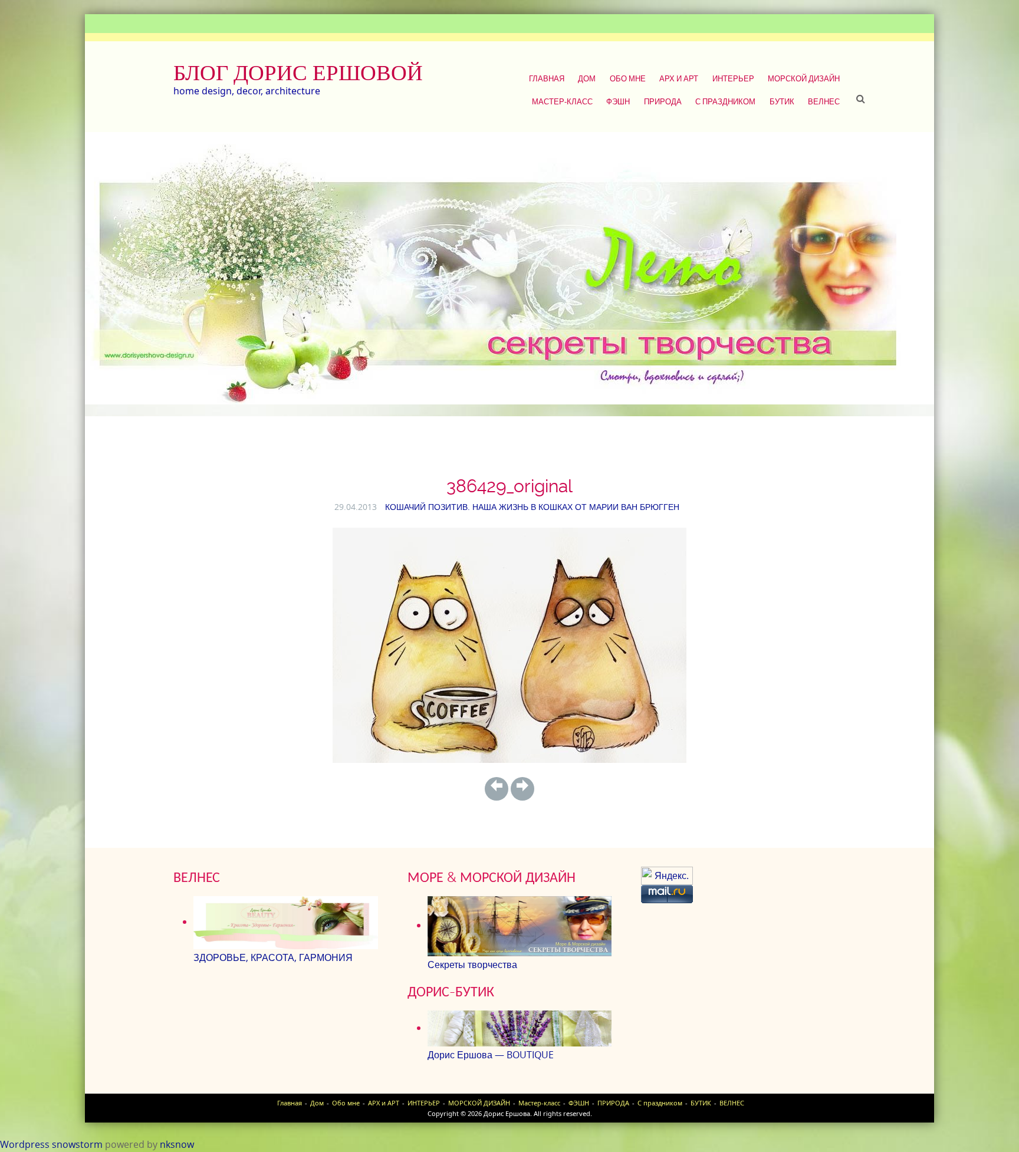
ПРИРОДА (663, 101)
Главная (546, 78)
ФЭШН (618, 101)
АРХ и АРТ (678, 78)
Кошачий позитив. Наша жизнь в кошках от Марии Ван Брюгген (532, 506)
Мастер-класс (562, 101)
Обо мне (628, 78)
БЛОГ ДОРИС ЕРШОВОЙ (298, 72)
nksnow (177, 1144)
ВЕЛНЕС (824, 101)
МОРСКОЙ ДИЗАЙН (804, 78)
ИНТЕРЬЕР (733, 78)
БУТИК (782, 101)
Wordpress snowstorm (51, 1144)
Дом (587, 78)
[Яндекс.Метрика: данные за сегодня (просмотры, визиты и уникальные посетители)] (667, 876)
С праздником (725, 101)
